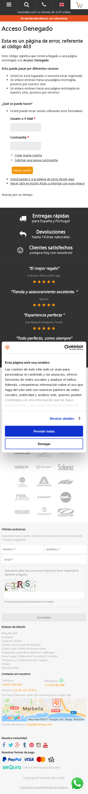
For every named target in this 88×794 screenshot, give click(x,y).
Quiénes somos (12, 641)
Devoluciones (10, 668)
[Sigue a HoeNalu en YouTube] (46, 744)
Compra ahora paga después (41, 767)
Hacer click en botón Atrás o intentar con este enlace (47, 183)
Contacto (7, 637)
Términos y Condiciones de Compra (25, 660)
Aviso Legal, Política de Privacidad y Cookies (30, 656)
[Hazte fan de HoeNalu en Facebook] (4, 744)
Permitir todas (44, 431)
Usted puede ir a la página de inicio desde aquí (42, 179)
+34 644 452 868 (55, 685)
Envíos (6, 664)
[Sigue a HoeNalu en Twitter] (12, 744)
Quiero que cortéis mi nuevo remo (24, 648)
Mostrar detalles (62, 418)
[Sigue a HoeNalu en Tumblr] (25, 744)
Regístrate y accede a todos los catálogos (28, 652)
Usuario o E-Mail (22, 119)
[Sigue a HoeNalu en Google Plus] (18, 744)
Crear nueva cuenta (28, 155)
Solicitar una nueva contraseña (36, 160)
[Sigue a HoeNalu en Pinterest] (32, 744)
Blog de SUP (10, 633)
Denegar (44, 443)
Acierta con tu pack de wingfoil (21, 645)
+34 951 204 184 (12, 684)
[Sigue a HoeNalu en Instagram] (39, 744)
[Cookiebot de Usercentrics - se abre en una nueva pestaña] (64, 347)
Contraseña (19, 137)
